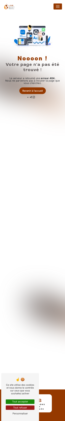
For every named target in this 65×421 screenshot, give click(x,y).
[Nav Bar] (58, 6)
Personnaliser (20, 413)
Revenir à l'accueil (32, 90)
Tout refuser (20, 407)
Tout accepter (20, 401)
